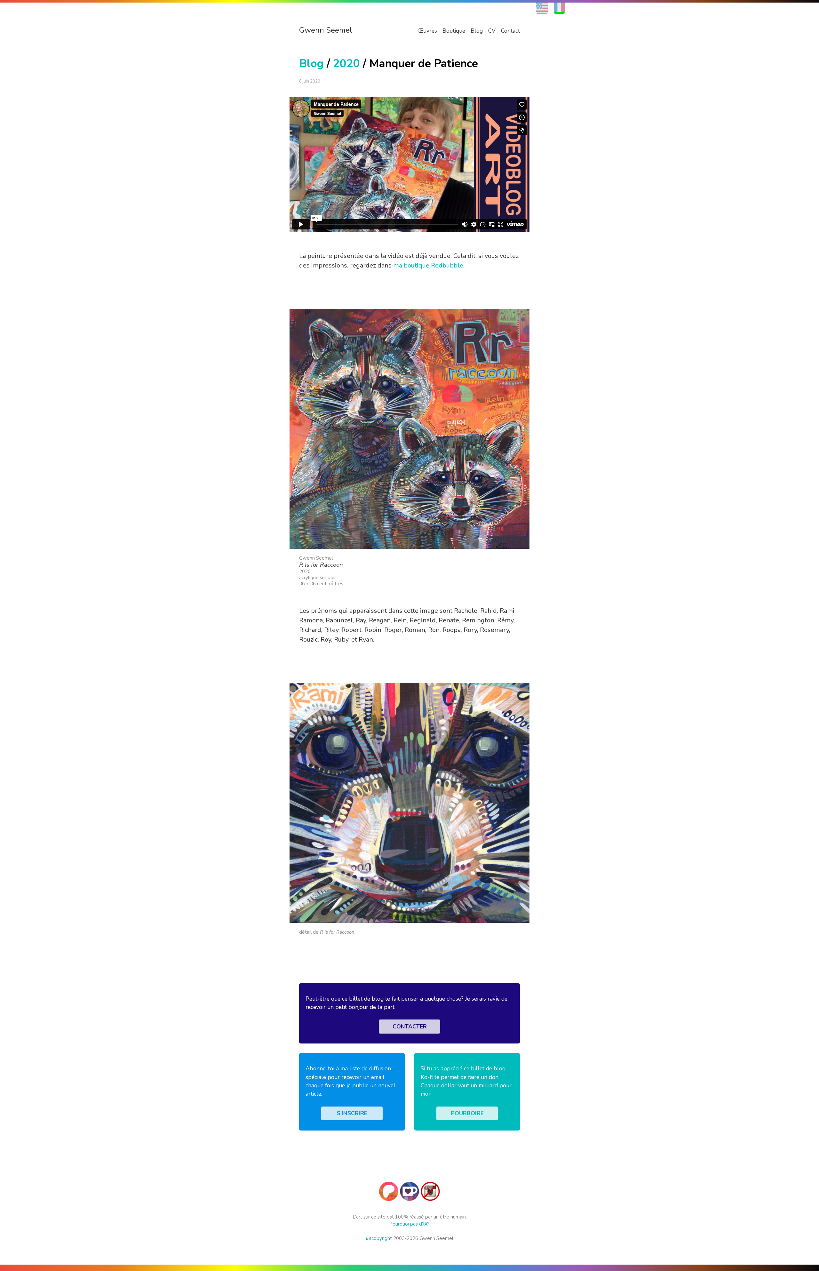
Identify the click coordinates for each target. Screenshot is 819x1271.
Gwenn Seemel (325, 30)
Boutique (453, 31)
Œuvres (427, 31)
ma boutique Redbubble (428, 265)
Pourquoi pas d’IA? (409, 1224)
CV (492, 31)
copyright (379, 1238)
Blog (477, 31)
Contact (510, 31)
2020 (346, 63)
